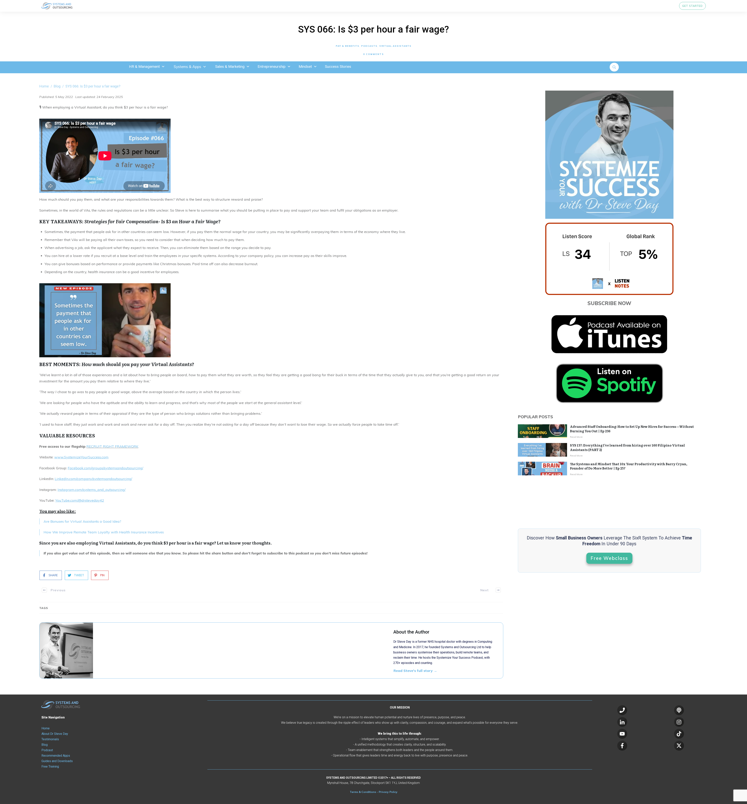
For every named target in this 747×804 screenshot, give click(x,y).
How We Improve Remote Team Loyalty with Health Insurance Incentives (104, 532)
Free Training (50, 766)
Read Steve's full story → (415, 670)
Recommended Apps (55, 755)
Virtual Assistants (395, 46)
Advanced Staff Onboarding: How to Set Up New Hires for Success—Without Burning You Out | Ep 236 (632, 428)
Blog (44, 745)
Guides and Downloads (57, 761)
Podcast (47, 750)
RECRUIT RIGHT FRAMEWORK (112, 446)
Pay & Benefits (347, 46)
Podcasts (369, 46)
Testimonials (50, 739)
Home (45, 728)
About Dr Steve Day (54, 734)
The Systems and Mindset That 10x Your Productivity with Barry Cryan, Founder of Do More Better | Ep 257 (628, 466)
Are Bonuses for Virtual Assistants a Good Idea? (82, 521)
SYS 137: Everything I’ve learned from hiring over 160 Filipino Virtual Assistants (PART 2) (627, 447)
